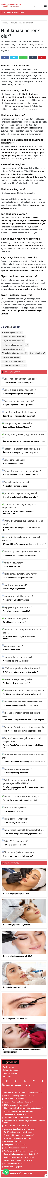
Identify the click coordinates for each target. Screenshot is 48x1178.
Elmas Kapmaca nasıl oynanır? (15, 1148)
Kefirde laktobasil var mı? (13, 1164)
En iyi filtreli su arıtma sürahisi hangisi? (18, 1132)
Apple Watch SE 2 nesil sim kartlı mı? (18, 1138)
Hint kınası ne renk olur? (24, 23)
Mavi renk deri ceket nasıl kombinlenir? (18, 1118)
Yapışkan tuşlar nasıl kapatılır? (15, 1114)
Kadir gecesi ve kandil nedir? (15, 1145)
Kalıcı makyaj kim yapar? (11, 357)
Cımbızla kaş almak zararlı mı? (13, 337)
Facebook (5, 57)
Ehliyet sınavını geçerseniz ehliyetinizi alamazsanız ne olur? (24, 1122)
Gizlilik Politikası (9, 1067)
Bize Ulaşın (7, 1076)
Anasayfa (6, 23)
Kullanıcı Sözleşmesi (11, 1070)
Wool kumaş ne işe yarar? (13, 1167)
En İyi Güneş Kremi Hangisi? (13, 12)
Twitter (14, 57)
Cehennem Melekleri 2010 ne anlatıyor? (19, 1135)
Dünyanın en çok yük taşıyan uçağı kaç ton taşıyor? (23, 1108)
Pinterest (42, 57)
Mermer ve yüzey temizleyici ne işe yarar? (19, 1129)
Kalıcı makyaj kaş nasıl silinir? (13, 349)
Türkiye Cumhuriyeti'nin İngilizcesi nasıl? (19, 1111)
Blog (12, 23)
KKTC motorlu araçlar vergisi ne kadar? (19, 1157)
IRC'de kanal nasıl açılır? (13, 1141)
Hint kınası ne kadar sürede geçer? (15, 345)
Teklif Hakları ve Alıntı (11, 1073)
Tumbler (33, 57)
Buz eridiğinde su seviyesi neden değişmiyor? (21, 1154)
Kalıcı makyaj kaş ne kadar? (12, 333)
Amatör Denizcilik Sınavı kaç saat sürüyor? (20, 1151)
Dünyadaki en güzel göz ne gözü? (14, 353)
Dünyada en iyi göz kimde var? (13, 341)
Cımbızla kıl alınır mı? (37, 353)
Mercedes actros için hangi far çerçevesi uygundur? (24, 1092)
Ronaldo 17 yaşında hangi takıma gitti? (18, 1102)
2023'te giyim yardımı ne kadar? (16, 1105)
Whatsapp (23, 57)
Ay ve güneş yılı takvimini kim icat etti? (18, 1160)
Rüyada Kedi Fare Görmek (14, 1099)
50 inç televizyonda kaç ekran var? (17, 1126)
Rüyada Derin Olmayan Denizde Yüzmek (19, 1096)
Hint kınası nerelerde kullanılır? (13, 361)
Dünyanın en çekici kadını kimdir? (14, 365)
